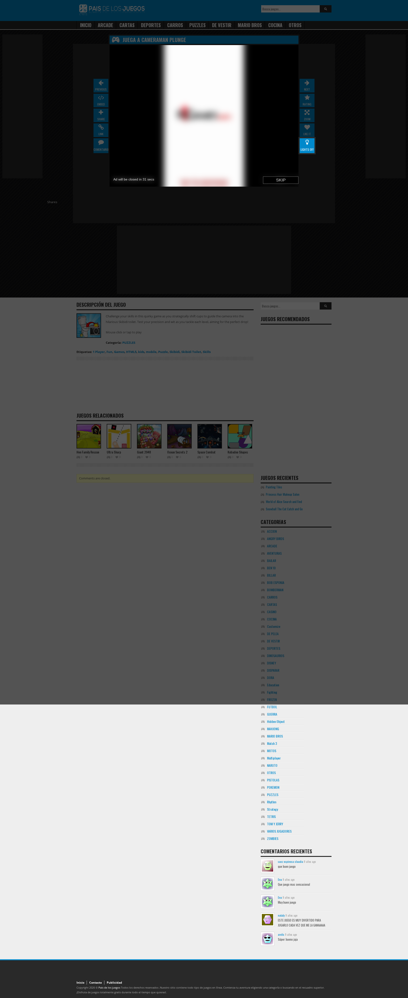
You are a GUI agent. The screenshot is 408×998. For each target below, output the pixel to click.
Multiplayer (274, 757)
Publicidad (114, 983)
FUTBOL (272, 706)
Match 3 (272, 743)
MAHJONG (273, 728)
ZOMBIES (272, 838)
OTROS (271, 772)
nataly (281, 915)
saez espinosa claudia (290, 862)
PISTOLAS (273, 779)
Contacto (95, 983)
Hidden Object (276, 721)
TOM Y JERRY (275, 823)
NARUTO (272, 765)
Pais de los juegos (109, 987)
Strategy (272, 809)
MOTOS (271, 750)
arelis (281, 934)
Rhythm (271, 801)
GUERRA (272, 714)
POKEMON (273, 787)
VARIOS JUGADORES (279, 831)
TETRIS (271, 816)
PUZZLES (272, 794)
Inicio (80, 983)
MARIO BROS (275, 736)
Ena (280, 879)
